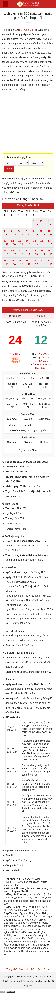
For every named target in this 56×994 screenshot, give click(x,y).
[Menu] (5, 4)
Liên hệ (46, 969)
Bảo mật (35, 969)
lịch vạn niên (26, 29)
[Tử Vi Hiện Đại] (28, 4)
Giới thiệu (24, 969)
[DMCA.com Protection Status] (7, 991)
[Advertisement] (28, 122)
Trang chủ (11, 969)
